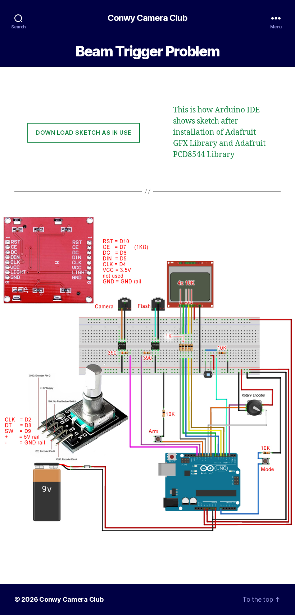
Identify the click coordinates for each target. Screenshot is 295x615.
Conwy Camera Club (147, 18)
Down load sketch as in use (84, 132)
